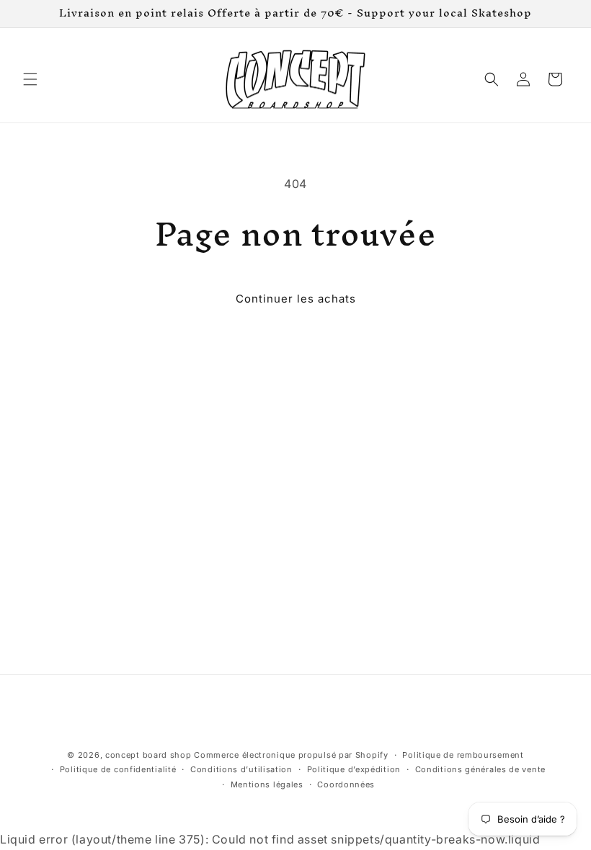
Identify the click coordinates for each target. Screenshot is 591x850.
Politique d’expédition (354, 769)
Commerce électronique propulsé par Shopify (291, 755)
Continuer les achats (296, 298)
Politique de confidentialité (118, 769)
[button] (30, 79)
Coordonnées (346, 784)
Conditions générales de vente (480, 769)
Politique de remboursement (462, 755)
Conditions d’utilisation (241, 769)
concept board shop (148, 755)
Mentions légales (267, 784)
